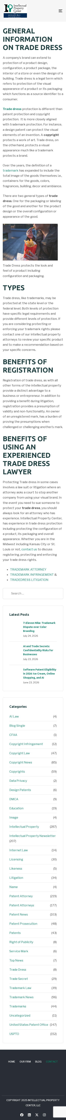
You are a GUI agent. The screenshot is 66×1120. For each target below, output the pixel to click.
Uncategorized (19, 1015)
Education (16, 808)
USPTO (14, 1034)
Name (13, 887)
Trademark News (21, 997)
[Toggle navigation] (52, 11)
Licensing (16, 859)
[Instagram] (44, 1115)
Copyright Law (19, 753)
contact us (29, 549)
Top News (16, 960)
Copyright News (20, 762)
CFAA (13, 735)
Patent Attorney (21, 896)
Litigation (16, 878)
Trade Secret (18, 979)
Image (13, 817)
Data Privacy (18, 781)
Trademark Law (20, 988)
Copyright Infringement (26, 744)
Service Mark (18, 951)
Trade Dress (17, 969)
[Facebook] (22, 1115)
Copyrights (17, 771)
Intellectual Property (24, 826)
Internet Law (18, 850)
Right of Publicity (21, 942)
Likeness (15, 868)
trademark (10, 170)
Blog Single (17, 725)
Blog (38, 1061)
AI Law (14, 716)
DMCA (13, 799)
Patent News (18, 914)
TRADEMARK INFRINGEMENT (32, 574)
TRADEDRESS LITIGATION (29, 580)
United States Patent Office (28, 1024)
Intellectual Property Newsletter (32, 836)
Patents (15, 933)
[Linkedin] (29, 1115)
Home (11, 1061)
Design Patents (20, 790)
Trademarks (17, 1006)
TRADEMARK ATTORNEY (28, 569)
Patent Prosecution (23, 923)
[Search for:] (33, 593)
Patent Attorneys (21, 905)
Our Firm (25, 1061)
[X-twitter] (37, 1115)
